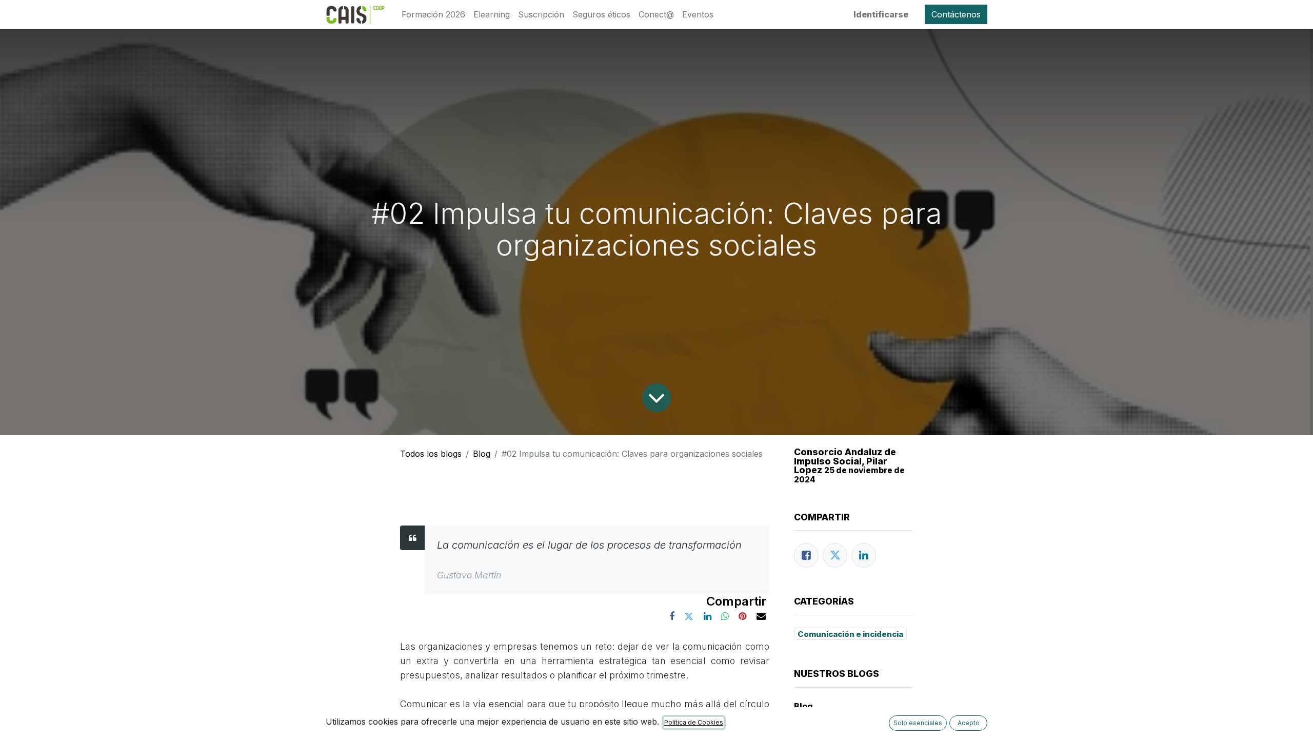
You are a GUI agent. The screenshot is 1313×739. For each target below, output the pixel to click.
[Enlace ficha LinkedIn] (863, 555)
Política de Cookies (693, 722)
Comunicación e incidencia (850, 634)
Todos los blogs (431, 454)
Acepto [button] (969, 723)
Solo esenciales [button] (917, 723)
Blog (481, 454)
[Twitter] (835, 555)
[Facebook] (806, 555)
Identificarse (880, 14)
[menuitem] (433, 14)
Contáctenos (956, 14)
